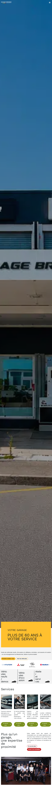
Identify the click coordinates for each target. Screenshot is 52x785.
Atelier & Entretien (19, 705)
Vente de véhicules (6, 703)
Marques (32, 706)
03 (28, 696)
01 (2, 696)
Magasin (45, 706)
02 (15, 696)
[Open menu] (49, 2)
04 (41, 696)
